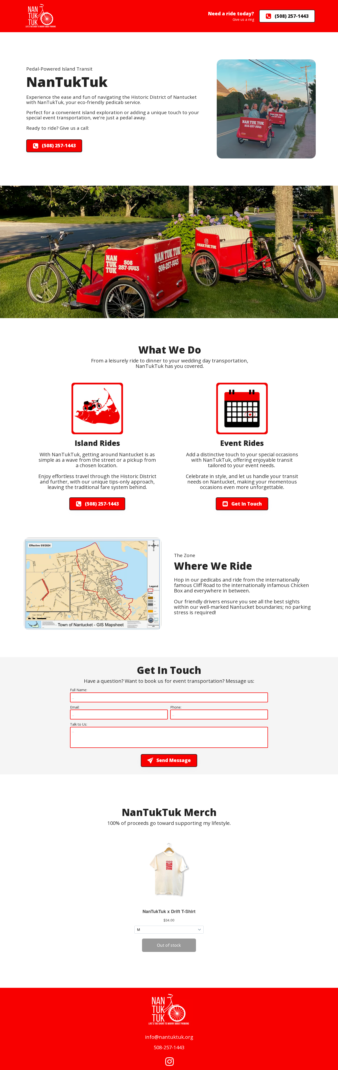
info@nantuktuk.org (169, 1037)
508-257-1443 (169, 1047)
